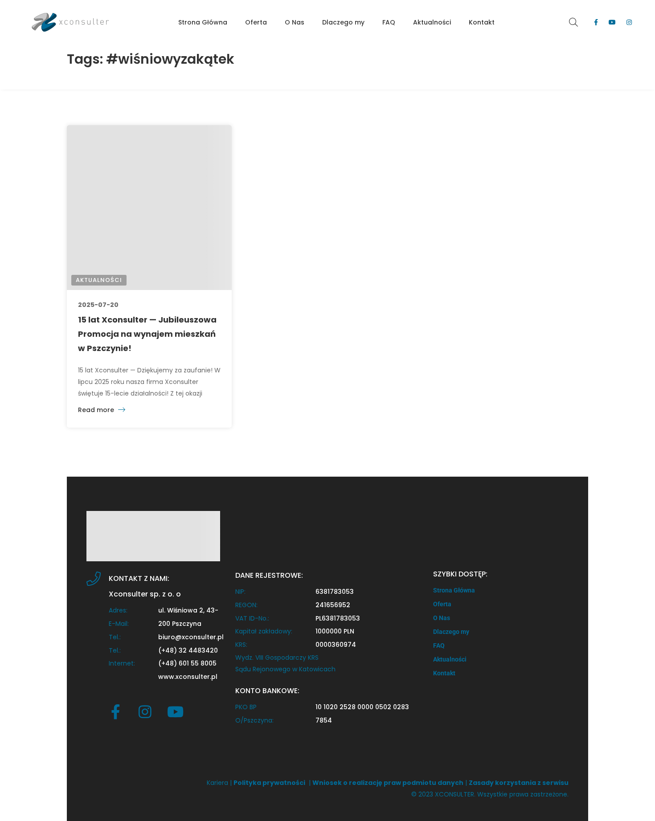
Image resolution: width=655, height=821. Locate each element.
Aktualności (99, 280)
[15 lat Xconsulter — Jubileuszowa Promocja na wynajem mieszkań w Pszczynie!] (149, 207)
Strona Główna (454, 590)
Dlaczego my (451, 631)
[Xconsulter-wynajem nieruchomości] (70, 22)
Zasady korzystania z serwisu (519, 782)
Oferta (442, 604)
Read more (97, 410)
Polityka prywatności (269, 782)
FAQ (439, 645)
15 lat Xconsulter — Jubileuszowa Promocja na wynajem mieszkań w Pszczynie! (147, 334)
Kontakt (444, 673)
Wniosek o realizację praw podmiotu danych (387, 782)
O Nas (441, 617)
